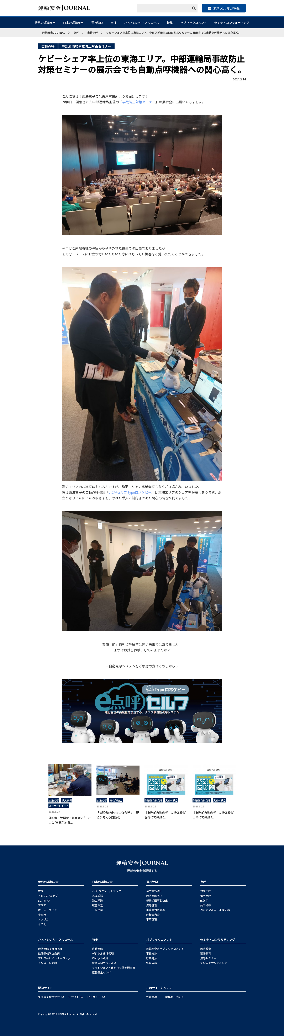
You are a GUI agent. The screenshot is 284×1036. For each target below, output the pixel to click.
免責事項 (151, 997)
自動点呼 (47, 46)
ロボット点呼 (100, 958)
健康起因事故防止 (157, 900)
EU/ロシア (44, 900)
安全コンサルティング (213, 963)
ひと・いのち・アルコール (141, 22)
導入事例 (67, 800)
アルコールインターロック (54, 958)
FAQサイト (94, 997)
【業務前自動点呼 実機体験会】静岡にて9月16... (165, 814)
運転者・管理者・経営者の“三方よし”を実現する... (69, 820)
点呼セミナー (208, 958)
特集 (170, 22)
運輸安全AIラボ (101, 972)
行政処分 (151, 958)
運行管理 (97, 22)
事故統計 (151, 953)
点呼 (113, 22)
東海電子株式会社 (49, 997)
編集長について (174, 997)
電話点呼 (205, 896)
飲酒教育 (205, 949)
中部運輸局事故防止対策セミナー (86, 46)
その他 (42, 924)
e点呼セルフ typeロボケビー (130, 492)
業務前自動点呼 (153, 800)
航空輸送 (97, 905)
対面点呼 (205, 891)
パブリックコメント (193, 22)
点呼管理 (151, 905)
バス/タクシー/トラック (106, 891)
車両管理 (151, 919)
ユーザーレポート (59, 805)
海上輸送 (97, 900)
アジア (42, 905)
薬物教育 (205, 953)
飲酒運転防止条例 (49, 953)
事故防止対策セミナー (139, 101)
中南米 (42, 915)
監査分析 (151, 963)
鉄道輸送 (97, 896)
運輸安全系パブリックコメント (165, 949)
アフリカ (43, 919)
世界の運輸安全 (45, 22)
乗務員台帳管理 (155, 910)
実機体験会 (116, 800)
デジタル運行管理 (103, 953)
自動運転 (97, 949)
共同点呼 (205, 905)
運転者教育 (153, 915)
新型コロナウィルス (104, 963)
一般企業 (97, 910)
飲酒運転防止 (154, 896)
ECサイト (73, 997)
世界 (40, 891)
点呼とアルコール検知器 (215, 910)
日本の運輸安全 (73, 22)
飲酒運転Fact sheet (50, 949)
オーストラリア (47, 910)
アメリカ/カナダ (48, 896)
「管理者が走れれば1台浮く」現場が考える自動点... (117, 814)
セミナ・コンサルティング (231, 22)
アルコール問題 (47, 963)
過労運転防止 (154, 891)
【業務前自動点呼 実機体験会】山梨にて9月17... (214, 814)
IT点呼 (204, 900)
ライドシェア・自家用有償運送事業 (113, 968)
